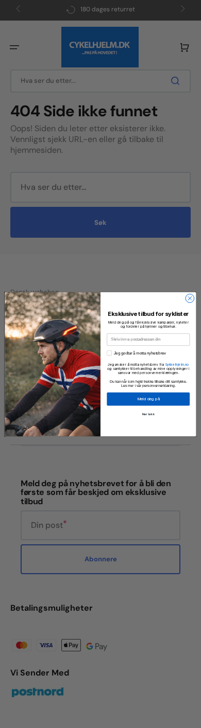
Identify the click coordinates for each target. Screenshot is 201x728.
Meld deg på (148, 398)
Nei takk (148, 414)
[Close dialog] (190, 298)
